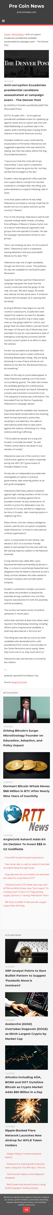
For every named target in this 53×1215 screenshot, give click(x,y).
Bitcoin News (10, 693)
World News (18, 34)
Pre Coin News (26, 6)
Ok (26, 1209)
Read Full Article (19, 682)
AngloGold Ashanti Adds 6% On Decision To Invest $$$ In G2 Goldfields (24, 844)
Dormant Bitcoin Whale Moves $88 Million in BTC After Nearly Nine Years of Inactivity (26, 791)
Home (7, 34)
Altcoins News (13, 935)
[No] (49, 1204)
